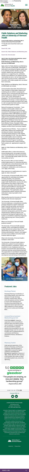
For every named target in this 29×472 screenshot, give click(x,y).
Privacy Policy (18, 446)
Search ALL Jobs (5, 48)
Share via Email (21, 390)
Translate (5, 2)
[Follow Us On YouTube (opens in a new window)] (13, 396)
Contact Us (11, 446)
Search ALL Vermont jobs (8, 54)
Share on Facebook (17, 390)
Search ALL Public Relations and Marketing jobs (14, 51)
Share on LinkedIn (19, 390)
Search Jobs (6, 470)
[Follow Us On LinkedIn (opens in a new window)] (16, 396)
